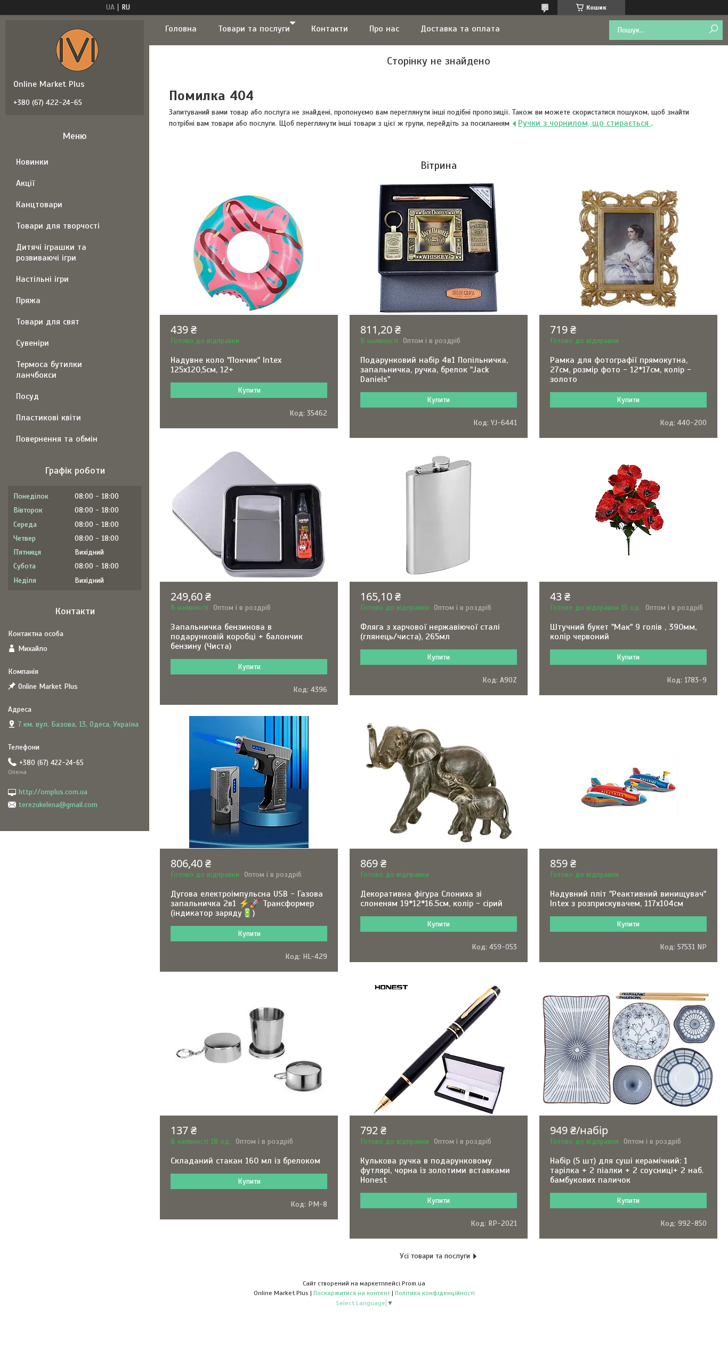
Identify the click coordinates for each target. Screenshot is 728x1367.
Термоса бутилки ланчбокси (49, 369)
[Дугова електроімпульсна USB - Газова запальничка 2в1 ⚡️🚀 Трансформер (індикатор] (249, 782)
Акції (25, 183)
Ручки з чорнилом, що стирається (584, 123)
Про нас (384, 28)
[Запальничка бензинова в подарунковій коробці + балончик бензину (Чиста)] (249, 515)
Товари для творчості (58, 226)
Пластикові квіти (48, 417)
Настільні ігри (42, 279)
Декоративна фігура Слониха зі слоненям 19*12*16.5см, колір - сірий (431, 898)
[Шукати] (713, 29)
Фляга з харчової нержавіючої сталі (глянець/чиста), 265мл (430, 631)
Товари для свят (47, 321)
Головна (181, 28)
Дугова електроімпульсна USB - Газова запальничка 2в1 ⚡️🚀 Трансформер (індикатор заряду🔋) (247, 903)
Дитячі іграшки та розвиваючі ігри (51, 252)
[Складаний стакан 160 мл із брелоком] (249, 1049)
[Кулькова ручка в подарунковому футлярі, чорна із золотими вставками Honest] (439, 1049)
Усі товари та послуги (435, 1255)
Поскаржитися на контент (351, 1293)
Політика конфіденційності (435, 1293)
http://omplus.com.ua (53, 791)
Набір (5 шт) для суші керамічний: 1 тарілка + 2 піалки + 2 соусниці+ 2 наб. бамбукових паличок (626, 1170)
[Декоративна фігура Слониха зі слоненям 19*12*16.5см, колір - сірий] (439, 782)
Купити (249, 390)
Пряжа (28, 300)
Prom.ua (413, 1283)
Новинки (32, 162)
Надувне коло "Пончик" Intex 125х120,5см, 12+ (226, 365)
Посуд (27, 396)
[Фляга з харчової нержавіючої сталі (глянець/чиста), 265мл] (439, 515)
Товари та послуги (254, 28)
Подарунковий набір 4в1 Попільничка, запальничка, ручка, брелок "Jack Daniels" (434, 369)
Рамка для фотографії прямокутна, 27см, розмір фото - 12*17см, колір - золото (620, 369)
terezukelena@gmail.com (58, 804)
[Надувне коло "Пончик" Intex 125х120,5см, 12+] (249, 248)
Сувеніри (32, 343)
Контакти (329, 28)
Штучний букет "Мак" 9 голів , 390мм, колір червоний (623, 631)
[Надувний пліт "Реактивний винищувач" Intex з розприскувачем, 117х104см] (628, 782)
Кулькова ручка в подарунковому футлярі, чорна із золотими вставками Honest (435, 1170)
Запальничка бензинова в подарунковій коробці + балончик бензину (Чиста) (237, 636)
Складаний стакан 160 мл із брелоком (245, 1161)
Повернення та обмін (57, 439)
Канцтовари (39, 204)
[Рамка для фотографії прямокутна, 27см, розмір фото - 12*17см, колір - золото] (628, 248)
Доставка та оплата (460, 28)
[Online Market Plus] (77, 49)
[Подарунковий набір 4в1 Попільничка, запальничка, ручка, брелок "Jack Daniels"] (439, 248)
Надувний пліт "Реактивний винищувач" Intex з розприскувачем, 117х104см (628, 898)
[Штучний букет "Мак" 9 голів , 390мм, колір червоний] (628, 515)
